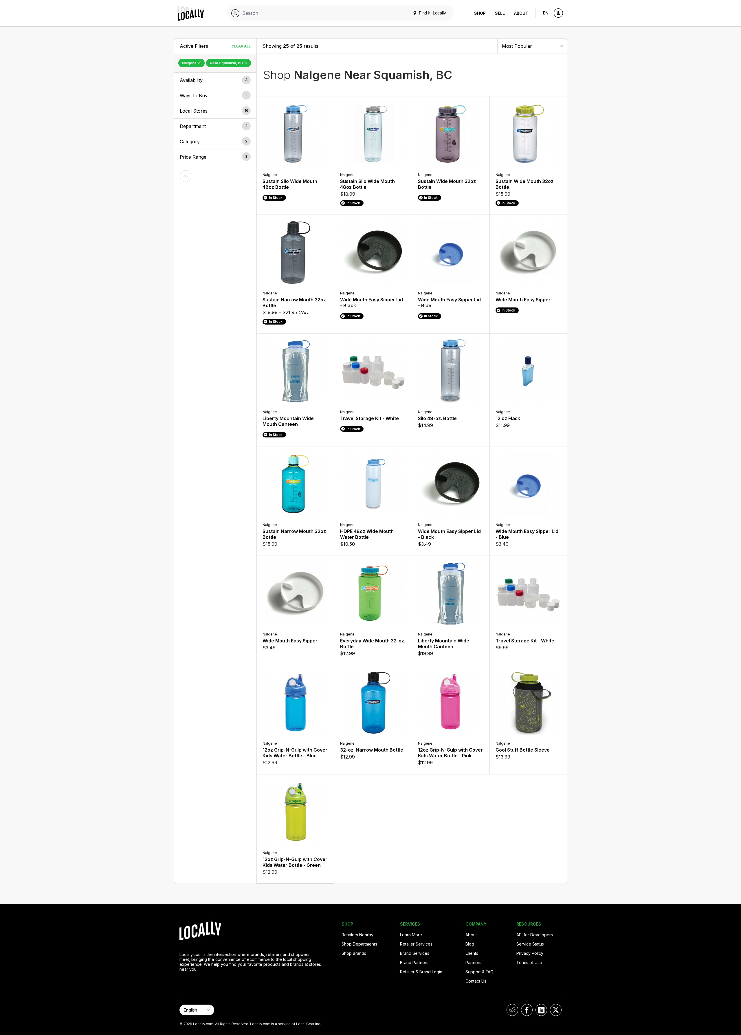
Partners (473, 962)
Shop (480, 13)
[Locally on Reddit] (512, 1010)
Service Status (530, 943)
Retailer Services (416, 943)
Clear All (241, 46)
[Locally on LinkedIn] (541, 1010)
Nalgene (189, 63)
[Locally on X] (556, 1010)
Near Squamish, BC (227, 63)
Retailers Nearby (357, 934)
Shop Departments (359, 943)
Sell (500, 13)
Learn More (411, 934)
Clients (471, 953)
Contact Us (475, 981)
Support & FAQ (479, 971)
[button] (215, 80)
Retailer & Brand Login (421, 971)
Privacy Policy (529, 953)
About (521, 13)
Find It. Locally (432, 12)
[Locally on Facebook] (527, 1010)
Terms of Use (529, 962)
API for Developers (534, 934)
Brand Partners (414, 962)
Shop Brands (354, 953)
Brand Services (414, 953)
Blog (469, 943)
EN (546, 12)
